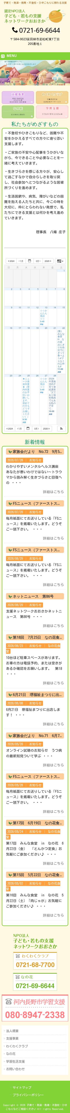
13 (46, 307)
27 (46, 375)
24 (20, 375)
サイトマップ (22, 1087)
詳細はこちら (53, 492)
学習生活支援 (15, 1061)
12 (37, 307)
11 (28, 307)
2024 (12, 260)
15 (63, 307)
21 (55, 327)
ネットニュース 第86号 (33, 596)
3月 (38, 260)
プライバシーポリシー (28, 1095)
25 (28, 375)
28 (55, 375)
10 (20, 307)
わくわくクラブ (17, 1046)
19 (37, 327)
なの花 (10, 1053)
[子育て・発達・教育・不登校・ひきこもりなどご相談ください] (35, 22)
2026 (47, 260)
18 (28, 327)
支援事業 (12, 1038)
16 (11, 327)
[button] (61, 428)
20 (46, 327)
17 (20, 327)
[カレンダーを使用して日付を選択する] (30, 261)
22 (63, 327)
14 (55, 307)
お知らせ (35, 460)
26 (37, 375)
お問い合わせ (15, 1069)
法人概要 (12, 1030)
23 (11, 375)
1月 (21, 260)
